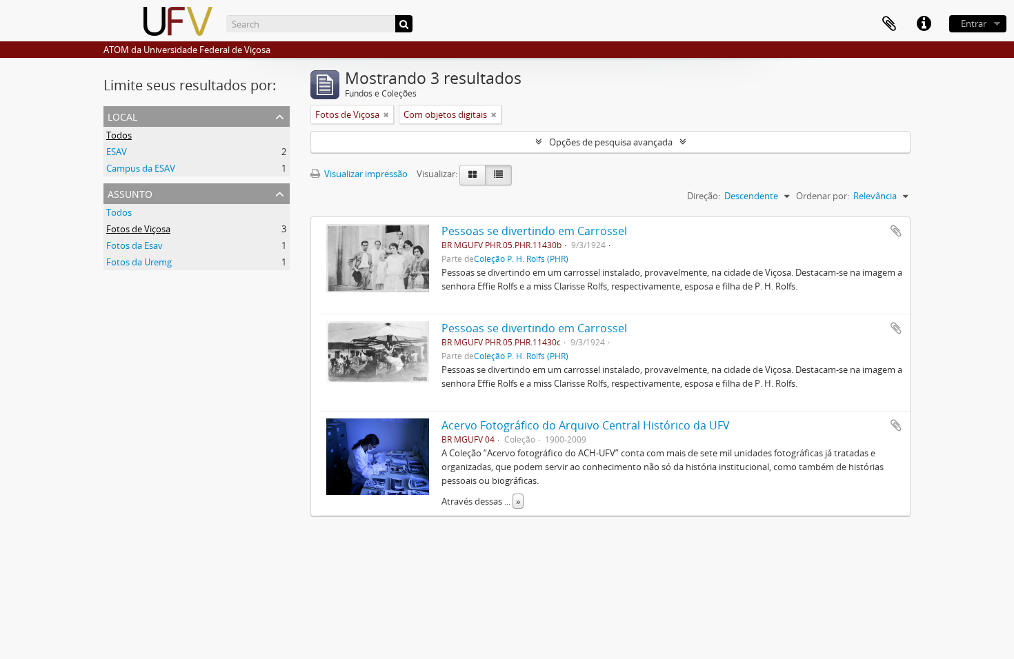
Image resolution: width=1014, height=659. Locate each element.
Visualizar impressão (365, 174)
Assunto (130, 192)
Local (122, 115)
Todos (119, 135)
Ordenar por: (822, 196)
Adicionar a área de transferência (896, 231)
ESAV (116, 151)
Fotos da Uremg (139, 262)
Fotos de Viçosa (138, 229)
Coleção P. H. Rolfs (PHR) (521, 258)
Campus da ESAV (140, 168)
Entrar (973, 23)
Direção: (703, 196)
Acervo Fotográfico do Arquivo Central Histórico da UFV (585, 425)
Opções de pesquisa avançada (611, 142)
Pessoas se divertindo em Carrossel (534, 231)
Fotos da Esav (134, 245)
